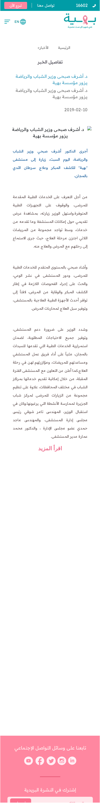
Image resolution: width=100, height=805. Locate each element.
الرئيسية (63, 47)
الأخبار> (43, 47)
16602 (82, 5)
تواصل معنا (46, 5)
